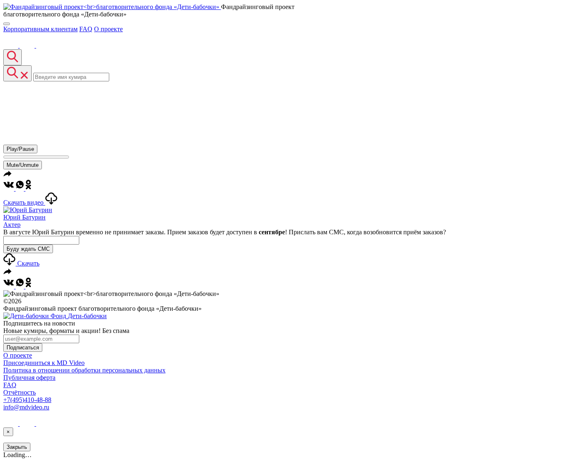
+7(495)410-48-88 (27, 399)
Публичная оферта (29, 377)
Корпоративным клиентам (40, 28)
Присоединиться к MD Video (44, 362)
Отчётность (19, 392)
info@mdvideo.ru (26, 407)
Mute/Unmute (23, 165)
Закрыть (17, 447)
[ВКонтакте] (11, 45)
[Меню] (6, 24)
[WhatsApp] (20, 188)
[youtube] (28, 45)
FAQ (85, 28)
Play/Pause (20, 149)
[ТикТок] (43, 45)
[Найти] (12, 57)
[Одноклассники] (28, 188)
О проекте (108, 28)
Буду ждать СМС (28, 249)
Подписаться (23, 347)
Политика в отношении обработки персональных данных (84, 370)
